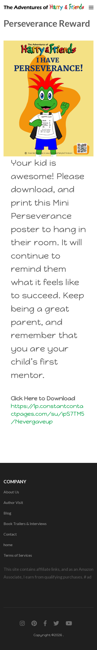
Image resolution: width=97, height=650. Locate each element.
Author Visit (13, 502)
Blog (7, 513)
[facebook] (45, 623)
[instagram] (22, 623)
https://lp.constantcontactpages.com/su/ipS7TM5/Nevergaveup (47, 414)
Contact (10, 534)
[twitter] (56, 623)
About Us (11, 492)
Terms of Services (18, 555)
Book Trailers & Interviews (25, 523)
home (8, 544)
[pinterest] (34, 623)
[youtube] (69, 623)
